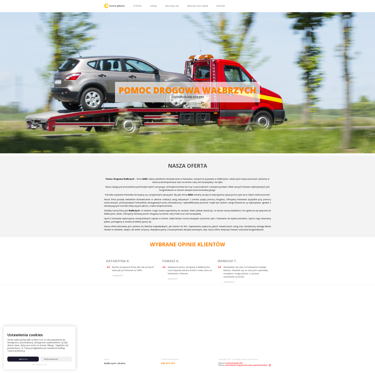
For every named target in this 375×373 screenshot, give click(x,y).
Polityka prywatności (51, 359)
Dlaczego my (172, 5)
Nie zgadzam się (39, 364)
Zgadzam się (23, 359)
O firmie (137, 5)
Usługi (153, 5)
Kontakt (221, 5)
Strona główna (117, 5)
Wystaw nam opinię (197, 5)
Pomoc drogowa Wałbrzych (187, 90)
